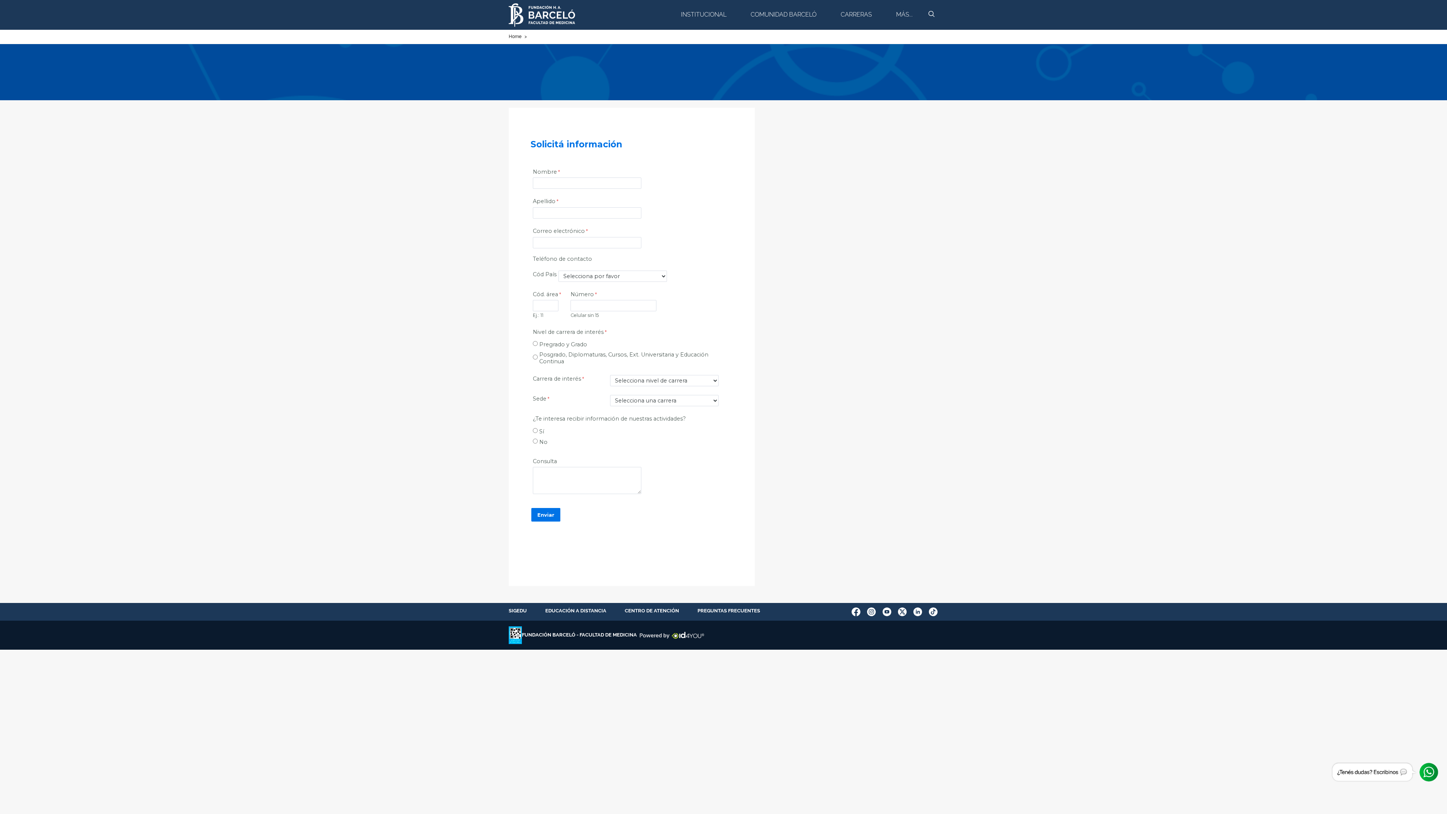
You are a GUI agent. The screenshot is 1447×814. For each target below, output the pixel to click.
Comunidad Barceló (784, 14)
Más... (904, 14)
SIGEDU (518, 611)
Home (515, 36)
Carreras (856, 14)
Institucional (704, 14)
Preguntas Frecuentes (728, 611)
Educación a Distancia (575, 611)
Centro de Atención (652, 611)
